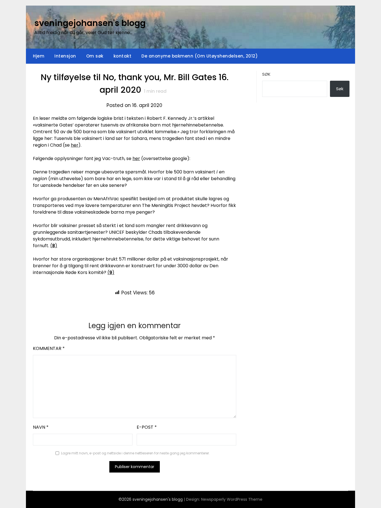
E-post (147, 427)
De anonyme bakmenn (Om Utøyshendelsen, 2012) (199, 56)
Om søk (94, 56)
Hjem (38, 56)
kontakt (123, 56)
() (53, 245)
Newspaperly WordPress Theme (231, 499)
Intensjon (65, 56)
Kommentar (49, 348)
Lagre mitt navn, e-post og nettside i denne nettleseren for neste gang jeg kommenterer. (135, 453)
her (74, 145)
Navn (41, 427)
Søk (266, 74)
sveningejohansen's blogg (90, 23)
